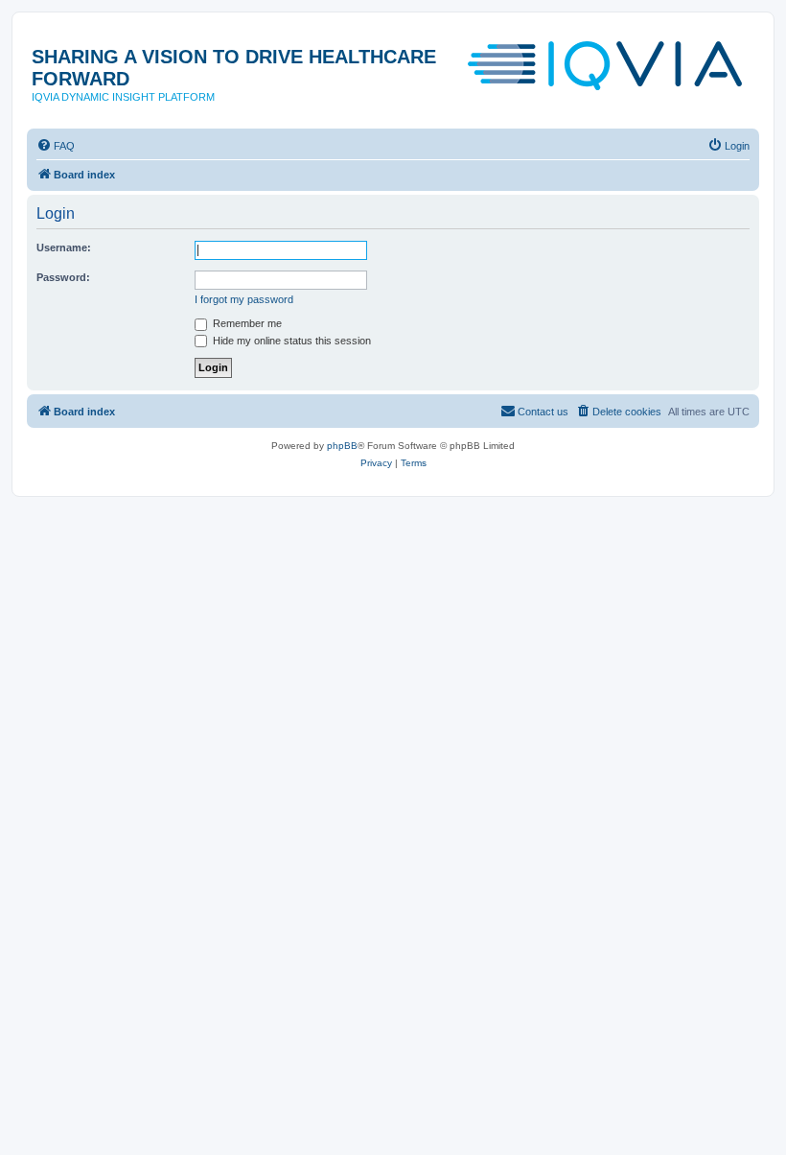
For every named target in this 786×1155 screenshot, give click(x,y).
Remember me (246, 323)
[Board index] (606, 67)
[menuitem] (55, 145)
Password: (63, 277)
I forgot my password (244, 299)
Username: (63, 247)
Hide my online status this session (290, 340)
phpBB (342, 445)
